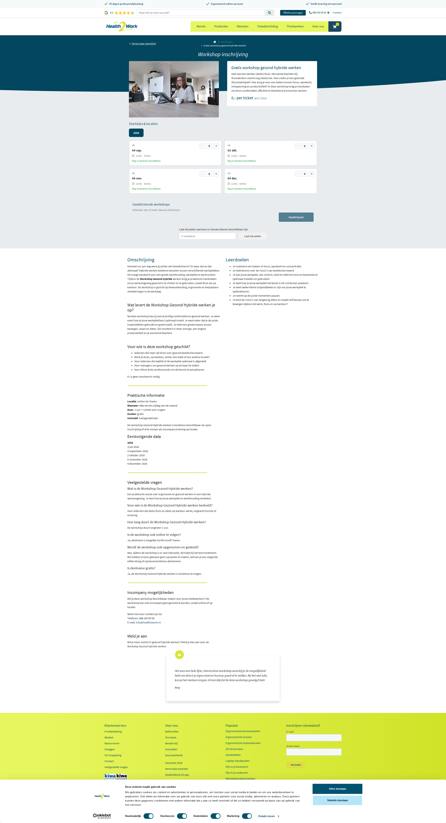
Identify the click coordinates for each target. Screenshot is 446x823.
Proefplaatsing (113, 731)
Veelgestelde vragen (116, 767)
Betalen (109, 737)
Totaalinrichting (267, 26)
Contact (337, 12)
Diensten (242, 26)
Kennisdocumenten (176, 768)
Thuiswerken (295, 26)
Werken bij (171, 743)
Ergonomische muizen (239, 737)
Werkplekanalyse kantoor (241, 778)
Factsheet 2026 (173, 763)
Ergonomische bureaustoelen (243, 731)
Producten (221, 26)
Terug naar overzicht (143, 43)
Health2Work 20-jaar (177, 774)
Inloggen (110, 749)
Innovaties (171, 749)
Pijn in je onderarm (237, 772)
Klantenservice (115, 725)
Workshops (227, 41)
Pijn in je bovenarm (237, 766)
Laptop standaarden (237, 760)
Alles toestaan (337, 788)
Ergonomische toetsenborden (243, 743)
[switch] (182, 816)
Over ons (318, 26)
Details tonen (266, 816)
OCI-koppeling (113, 755)
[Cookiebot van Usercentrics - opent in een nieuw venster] (102, 816)
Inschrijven (296, 217)
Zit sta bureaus (234, 749)
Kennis (201, 26)
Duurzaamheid (174, 755)
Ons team (170, 737)
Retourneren (112, 743)
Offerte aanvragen (293, 12)
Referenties (172, 731)
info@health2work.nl (148, 622)
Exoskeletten (233, 755)
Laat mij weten (252, 236)
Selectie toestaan (337, 800)
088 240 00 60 (319, 12)
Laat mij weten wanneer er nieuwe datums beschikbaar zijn (213, 229)
